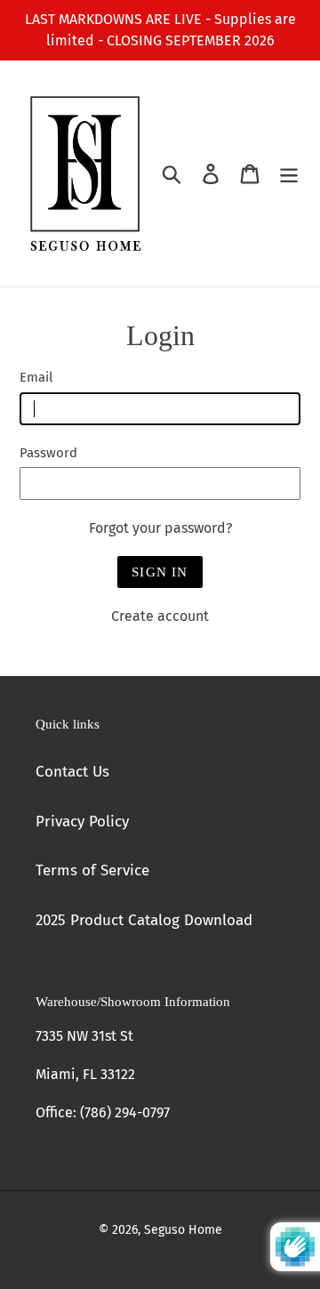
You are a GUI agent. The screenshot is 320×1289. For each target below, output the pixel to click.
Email (36, 377)
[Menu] (288, 173)
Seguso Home (183, 1229)
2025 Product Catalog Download (144, 920)
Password (48, 453)
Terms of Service (92, 870)
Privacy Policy (82, 821)
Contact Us (72, 771)
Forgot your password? (160, 528)
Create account (160, 616)
